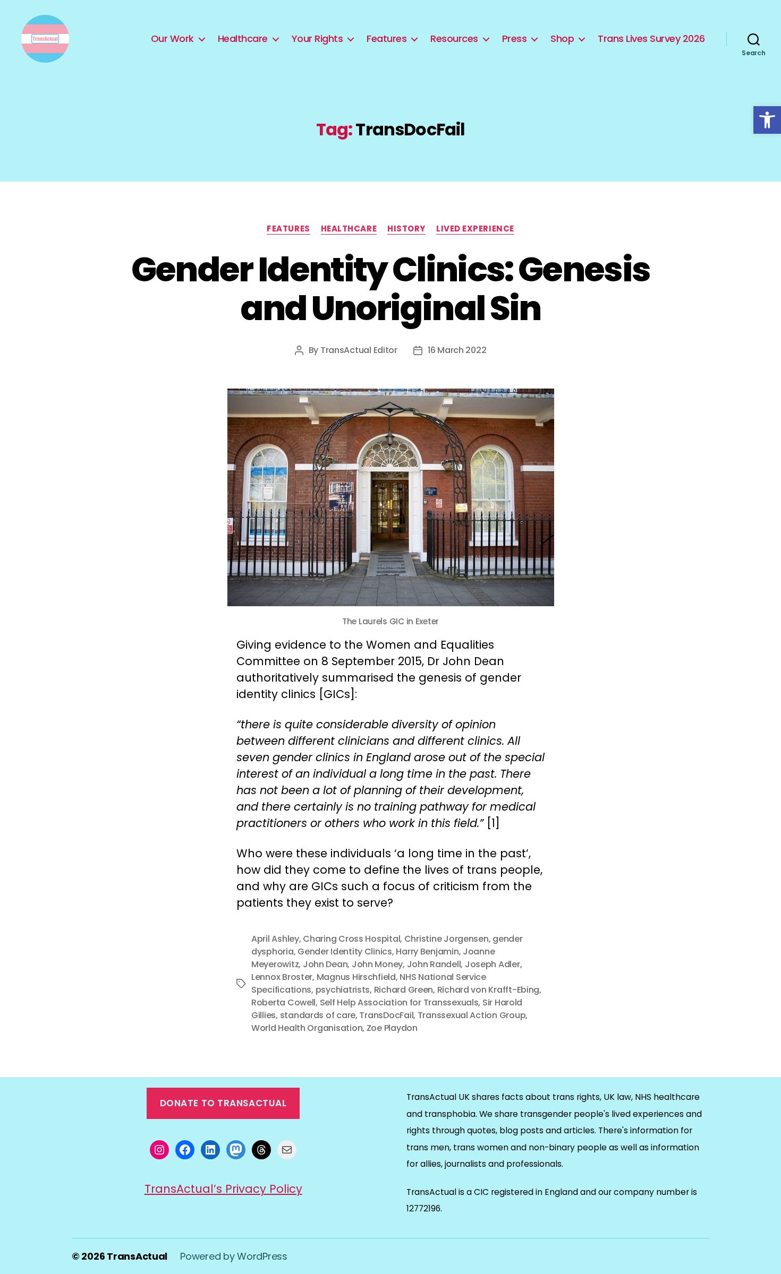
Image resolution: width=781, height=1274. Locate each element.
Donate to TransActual (223, 1103)
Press (514, 39)
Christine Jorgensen (446, 939)
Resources (454, 39)
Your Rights (317, 39)
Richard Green (404, 990)
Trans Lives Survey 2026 (651, 39)
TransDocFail (386, 1015)
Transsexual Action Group (472, 1015)
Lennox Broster (281, 977)
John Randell (434, 964)
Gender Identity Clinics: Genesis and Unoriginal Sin (390, 289)
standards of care (317, 1015)
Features (386, 39)
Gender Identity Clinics (345, 951)
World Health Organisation (306, 1028)
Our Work (172, 39)
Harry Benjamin (427, 951)
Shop (562, 39)
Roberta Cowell (283, 1002)
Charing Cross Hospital (351, 939)
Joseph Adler (492, 964)
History (406, 229)
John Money (377, 964)
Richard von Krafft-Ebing (488, 990)
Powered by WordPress (233, 1256)
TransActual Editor (358, 350)
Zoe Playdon (392, 1028)
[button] (767, 120)
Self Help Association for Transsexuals (399, 1002)
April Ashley (275, 939)
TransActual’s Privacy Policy (223, 1188)
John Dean (325, 964)
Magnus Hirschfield (356, 977)
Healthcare (243, 39)
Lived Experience (475, 229)
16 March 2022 (457, 350)
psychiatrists (343, 990)
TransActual (137, 1256)
